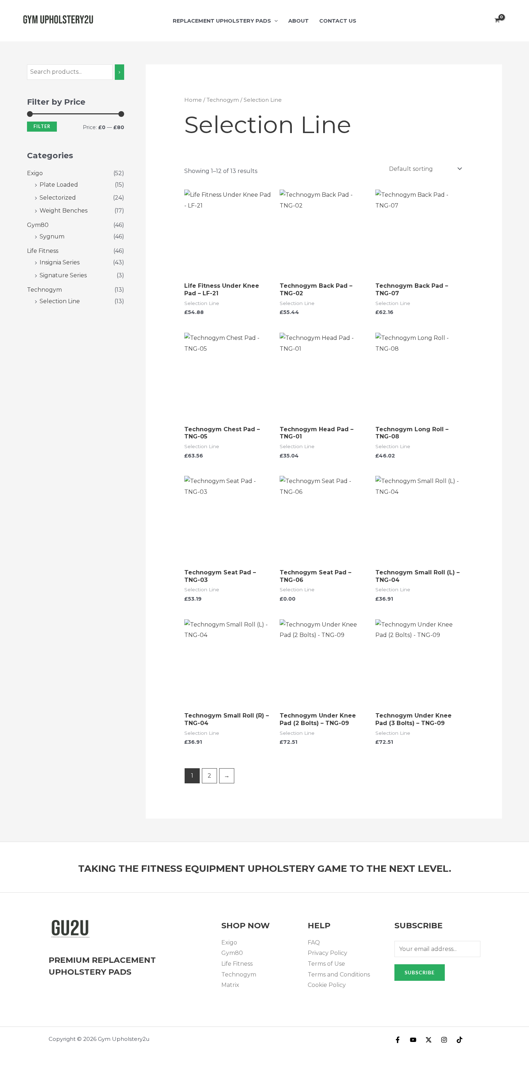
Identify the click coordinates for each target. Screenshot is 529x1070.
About (298, 21)
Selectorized (58, 197)
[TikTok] (459, 1040)
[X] (428, 1040)
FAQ (314, 942)
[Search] (119, 72)
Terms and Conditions (339, 974)
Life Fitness (42, 250)
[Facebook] (397, 1040)
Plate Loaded (59, 184)
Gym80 (38, 225)
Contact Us (337, 21)
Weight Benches (63, 210)
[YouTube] (413, 1040)
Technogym (44, 289)
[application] (274, 21)
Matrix (230, 985)
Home (193, 100)
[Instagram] (444, 1040)
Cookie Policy (327, 985)
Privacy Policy (327, 953)
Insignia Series (60, 262)
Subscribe (419, 972)
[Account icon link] (513, 21)
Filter (41, 126)
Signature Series (63, 275)
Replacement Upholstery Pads (222, 21)
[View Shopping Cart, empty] (497, 20)
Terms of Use (326, 963)
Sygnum (52, 236)
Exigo (35, 173)
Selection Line (60, 301)
